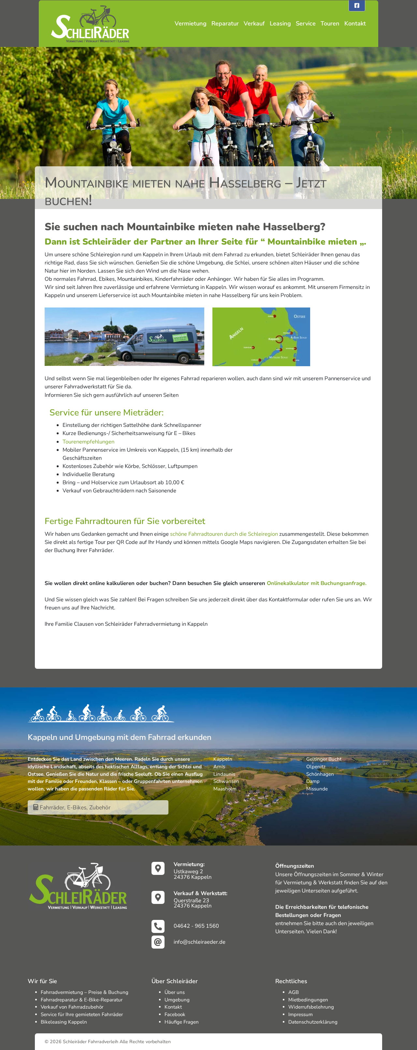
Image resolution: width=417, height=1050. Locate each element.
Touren (330, 23)
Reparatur (225, 23)
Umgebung (177, 1000)
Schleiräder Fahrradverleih (90, 1042)
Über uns (175, 992)
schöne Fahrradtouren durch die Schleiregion (224, 534)
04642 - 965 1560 (196, 926)
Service (306, 23)
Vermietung (191, 23)
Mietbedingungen (308, 1000)
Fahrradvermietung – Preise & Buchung (84, 992)
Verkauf (254, 23)
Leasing (280, 23)
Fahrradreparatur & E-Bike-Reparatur (81, 1000)
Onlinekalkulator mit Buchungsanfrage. (317, 583)
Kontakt (355, 23)
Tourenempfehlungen (88, 441)
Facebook (175, 1014)
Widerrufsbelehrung (311, 1007)
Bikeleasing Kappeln (64, 1022)
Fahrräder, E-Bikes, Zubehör (74, 807)
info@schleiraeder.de (199, 942)
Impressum (300, 1014)
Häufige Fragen (182, 1022)
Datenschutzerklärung (313, 1022)
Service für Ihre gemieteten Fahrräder (82, 1014)
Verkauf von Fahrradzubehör (72, 1007)
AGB (293, 992)
